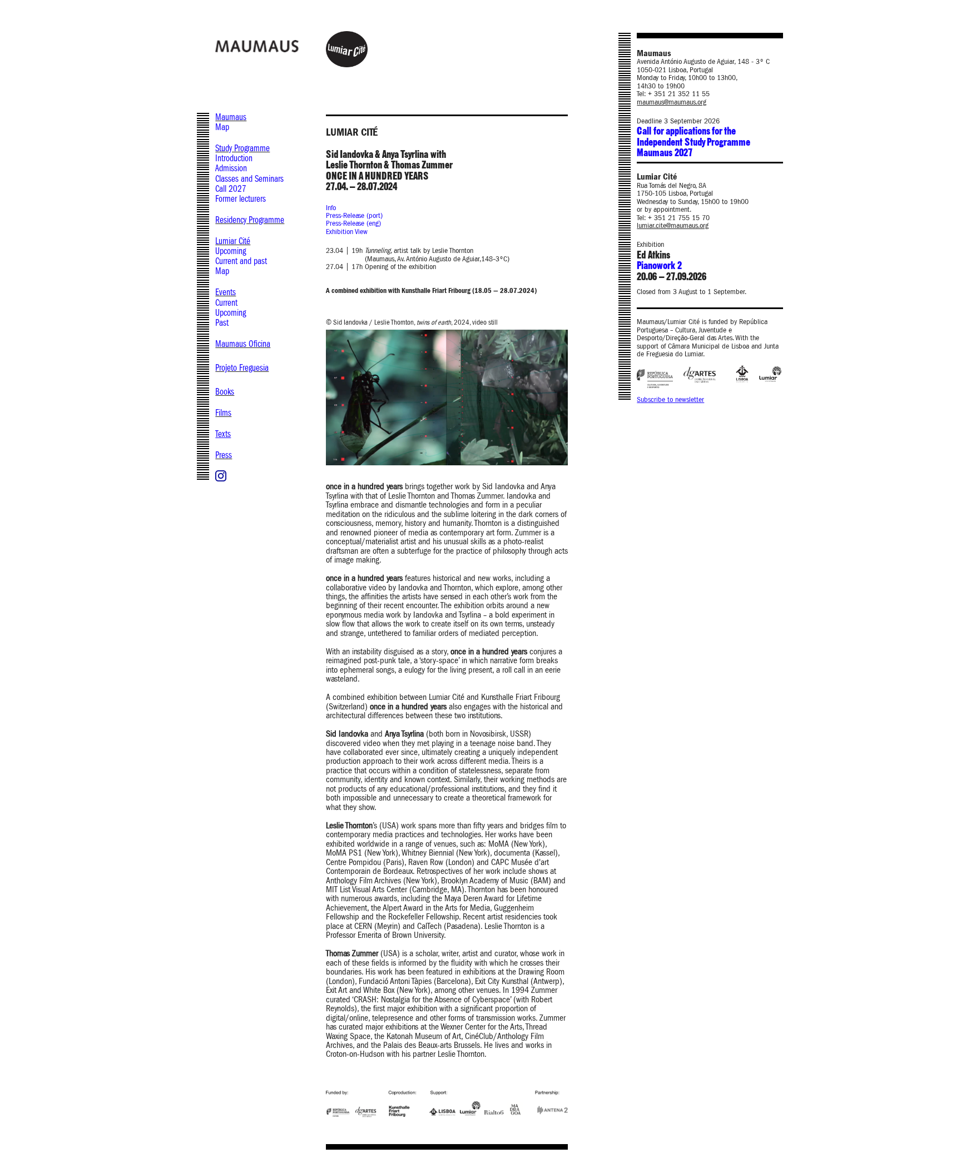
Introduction (233, 158)
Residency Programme (249, 220)
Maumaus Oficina (242, 344)
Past (222, 323)
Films (223, 413)
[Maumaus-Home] (283, 45)
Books (224, 391)
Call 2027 (230, 189)
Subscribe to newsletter (670, 400)
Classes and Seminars (249, 179)
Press (223, 455)
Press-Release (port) (354, 216)
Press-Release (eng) (353, 223)
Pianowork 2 (659, 266)
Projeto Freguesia (242, 368)
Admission (231, 168)
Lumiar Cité (232, 241)
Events (225, 292)
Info (331, 208)
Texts (223, 434)
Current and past (241, 261)
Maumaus (230, 117)
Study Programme (242, 148)
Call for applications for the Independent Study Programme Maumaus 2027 (693, 142)
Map (222, 127)
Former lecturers (240, 199)
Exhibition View (347, 232)
